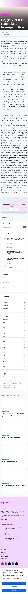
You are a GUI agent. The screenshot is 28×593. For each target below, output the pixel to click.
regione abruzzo (15, 383)
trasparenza (9, 385)
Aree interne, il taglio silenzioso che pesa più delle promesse (15, 259)
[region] (14, 580)
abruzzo (16, 376)
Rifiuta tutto (14, 590)
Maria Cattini (5, 32)
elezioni (4, 381)
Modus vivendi (6, 282)
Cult (3, 277)
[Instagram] (2, 563)
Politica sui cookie (17, 579)
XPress (14, 385)
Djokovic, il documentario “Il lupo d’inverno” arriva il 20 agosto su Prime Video (14, 252)
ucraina (16, 378)
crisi (20, 383)
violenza (14, 387)
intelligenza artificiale (7, 387)
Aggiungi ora (14, 209)
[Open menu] (2, 3)
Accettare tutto (14, 583)
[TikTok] (16, 563)
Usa (4, 385)
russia (11, 378)
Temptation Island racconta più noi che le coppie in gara (15, 245)
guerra (21, 378)
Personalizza (14, 586)
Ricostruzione (5, 378)
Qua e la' (4, 287)
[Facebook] (6, 563)
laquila (11, 376)
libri (8, 383)
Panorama (5, 284)
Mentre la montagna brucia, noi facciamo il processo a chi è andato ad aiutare (15, 239)
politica (18, 381)
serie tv (4, 383)
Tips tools (5, 289)
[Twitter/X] (9, 563)
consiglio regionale (11, 381)
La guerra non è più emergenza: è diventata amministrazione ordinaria (14, 265)
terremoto (21, 376)
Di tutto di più (5, 15)
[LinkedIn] (13, 563)
